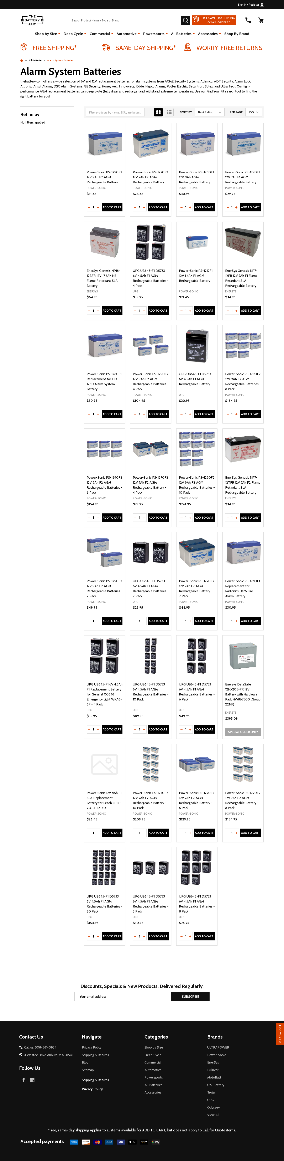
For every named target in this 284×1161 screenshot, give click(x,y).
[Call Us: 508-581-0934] (248, 20)
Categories (156, 1037)
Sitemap (88, 1070)
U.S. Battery (215, 1085)
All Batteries (181, 33)
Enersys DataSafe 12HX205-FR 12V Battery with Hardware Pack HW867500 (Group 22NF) (243, 694)
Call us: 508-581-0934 (40, 1047)
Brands (215, 1037)
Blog (85, 1062)
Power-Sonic (216, 1055)
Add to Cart (112, 207)
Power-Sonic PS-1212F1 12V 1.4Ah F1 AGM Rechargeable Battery (195, 276)
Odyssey (213, 1107)
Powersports (153, 33)
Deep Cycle (73, 33)
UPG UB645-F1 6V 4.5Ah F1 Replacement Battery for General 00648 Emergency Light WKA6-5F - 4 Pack (104, 694)
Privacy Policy (91, 1047)
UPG (210, 1100)
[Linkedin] (32, 1080)
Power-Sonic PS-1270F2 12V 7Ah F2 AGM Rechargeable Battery (150, 177)
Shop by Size (46, 33)
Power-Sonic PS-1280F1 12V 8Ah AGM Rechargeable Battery (196, 177)
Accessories (208, 33)
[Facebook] (23, 1080)
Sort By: (186, 112)
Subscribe (190, 997)
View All (213, 1115)
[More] (59, 33)
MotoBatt (214, 1077)
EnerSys (213, 1062)
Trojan (211, 1092)
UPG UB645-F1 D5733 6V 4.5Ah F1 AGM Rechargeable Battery (195, 379)
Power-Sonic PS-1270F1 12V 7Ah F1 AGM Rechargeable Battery (242, 177)
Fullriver (213, 1070)
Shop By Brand (236, 33)
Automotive (127, 33)
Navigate (92, 1037)
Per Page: (236, 112)
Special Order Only (243, 732)
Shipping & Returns (95, 1055)
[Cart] (261, 20)
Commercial (100, 33)
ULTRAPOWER (218, 1047)
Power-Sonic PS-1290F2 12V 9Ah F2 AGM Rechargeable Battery (104, 177)
